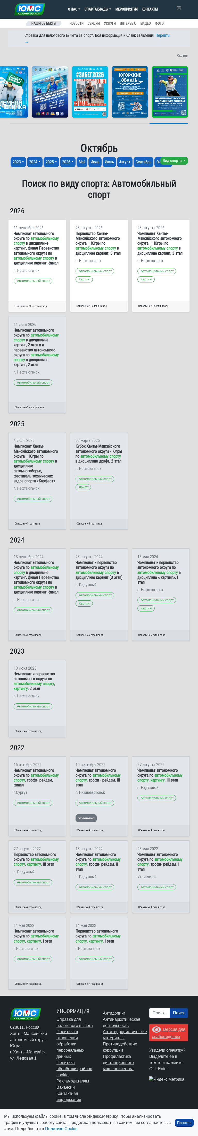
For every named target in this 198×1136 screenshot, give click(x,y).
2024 (33, 161)
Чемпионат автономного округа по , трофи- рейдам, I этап (160, 862)
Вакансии (65, 1087)
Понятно (184, 1123)
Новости (77, 23)
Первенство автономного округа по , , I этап (98, 936)
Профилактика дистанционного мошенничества (118, 1062)
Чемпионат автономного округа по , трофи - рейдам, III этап (98, 778)
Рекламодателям (72, 1081)
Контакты (150, 9)
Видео (146, 23)
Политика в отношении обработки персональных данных (70, 1044)
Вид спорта (173, 161)
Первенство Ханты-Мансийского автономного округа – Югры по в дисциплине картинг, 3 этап (98, 243)
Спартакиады (96, 9)
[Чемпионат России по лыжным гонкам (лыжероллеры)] (170, 92)
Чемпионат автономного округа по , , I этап (36, 936)
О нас (72, 9)
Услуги (110, 23)
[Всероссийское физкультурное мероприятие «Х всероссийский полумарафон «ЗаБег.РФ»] (90, 92)
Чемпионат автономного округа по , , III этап (160, 775)
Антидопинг (114, 1013)
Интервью (128, 23)
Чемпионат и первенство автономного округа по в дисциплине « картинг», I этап (159, 572)
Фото (159, 23)
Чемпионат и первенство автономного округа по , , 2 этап (34, 681)
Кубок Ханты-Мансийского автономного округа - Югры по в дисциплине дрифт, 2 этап (99, 454)
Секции (94, 23)
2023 (17, 161)
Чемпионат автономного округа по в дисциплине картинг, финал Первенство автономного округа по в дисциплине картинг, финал (36, 248)
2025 (50, 161)
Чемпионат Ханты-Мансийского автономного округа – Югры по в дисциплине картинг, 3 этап (160, 243)
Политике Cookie (61, 1128)
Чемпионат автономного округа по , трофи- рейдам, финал (36, 778)
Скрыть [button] (182, 55)
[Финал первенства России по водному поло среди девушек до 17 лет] (50, 92)
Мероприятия (127, 9)
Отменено (86, 818)
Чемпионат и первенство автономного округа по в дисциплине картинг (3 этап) (99, 570)
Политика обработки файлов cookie (74, 1068)
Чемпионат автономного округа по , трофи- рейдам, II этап (98, 862)
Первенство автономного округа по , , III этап (36, 859)
